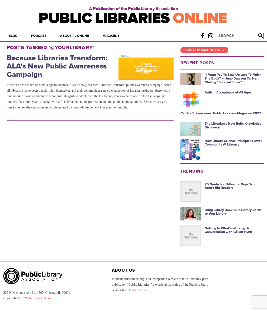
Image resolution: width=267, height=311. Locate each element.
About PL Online (74, 36)
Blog (13, 36)
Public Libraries (133, 18)
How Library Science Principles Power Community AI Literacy (233, 143)
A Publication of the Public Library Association (133, 9)
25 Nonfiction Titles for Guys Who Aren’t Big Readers (230, 186)
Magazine (110, 36)
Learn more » (138, 290)
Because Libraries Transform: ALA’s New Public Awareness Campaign (57, 66)
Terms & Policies (39, 298)
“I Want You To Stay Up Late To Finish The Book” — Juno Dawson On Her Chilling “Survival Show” (233, 78)
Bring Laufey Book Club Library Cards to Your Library (233, 212)
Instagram (210, 35)
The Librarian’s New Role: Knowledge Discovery (233, 125)
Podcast (39, 36)
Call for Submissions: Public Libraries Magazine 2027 (220, 113)
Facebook (202, 35)
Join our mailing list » (204, 50)
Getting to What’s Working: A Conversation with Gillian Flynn (228, 230)
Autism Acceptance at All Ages (228, 92)
